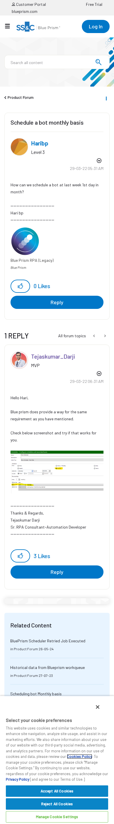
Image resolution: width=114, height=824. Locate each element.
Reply (57, 302)
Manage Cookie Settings (57, 816)
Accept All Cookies (57, 791)
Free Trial (94, 4)
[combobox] (57, 62)
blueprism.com (24, 11)
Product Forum (21, 97)
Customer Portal (30, 4)
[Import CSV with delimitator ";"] (104, 335)
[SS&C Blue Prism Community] (38, 26)
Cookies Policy (79, 756)
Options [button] (106, 98)
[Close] (97, 707)
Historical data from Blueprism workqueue (47, 667)
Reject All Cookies (57, 803)
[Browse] (10, 26)
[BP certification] (94, 335)
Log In (96, 26)
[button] (20, 286)
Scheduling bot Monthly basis (36, 693)
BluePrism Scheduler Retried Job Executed (47, 640)
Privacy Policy (17, 779)
